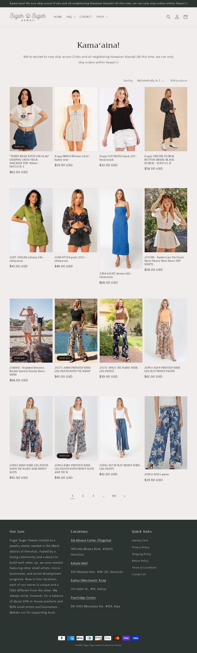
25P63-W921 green (156, 474)
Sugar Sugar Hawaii (92, 645)
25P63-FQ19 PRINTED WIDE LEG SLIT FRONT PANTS (162, 369)
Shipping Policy (141, 554)
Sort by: (128, 80)
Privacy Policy (140, 547)
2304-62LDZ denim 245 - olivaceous (115, 275)
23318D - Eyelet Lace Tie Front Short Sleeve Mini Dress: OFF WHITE (164, 261)
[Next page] (124, 496)
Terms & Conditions (144, 567)
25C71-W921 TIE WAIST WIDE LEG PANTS (118, 369)
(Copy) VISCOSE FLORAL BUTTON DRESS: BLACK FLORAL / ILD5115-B (159, 160)
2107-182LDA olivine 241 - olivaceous (27, 259)
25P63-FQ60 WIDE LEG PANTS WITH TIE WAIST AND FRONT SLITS (29, 469)
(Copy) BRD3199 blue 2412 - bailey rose (73, 158)
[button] (70, 17)
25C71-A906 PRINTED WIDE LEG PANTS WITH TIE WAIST (73, 369)
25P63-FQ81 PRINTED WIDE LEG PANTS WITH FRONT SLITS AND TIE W (74, 469)
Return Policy (140, 560)
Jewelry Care (140, 540)
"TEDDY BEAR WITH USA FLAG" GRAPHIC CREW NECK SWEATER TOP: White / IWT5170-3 (29, 162)
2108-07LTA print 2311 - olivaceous (71, 259)
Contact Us (139, 574)
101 (114, 496)
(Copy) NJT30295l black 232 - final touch (118, 158)
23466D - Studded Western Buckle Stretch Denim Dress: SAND (27, 371)
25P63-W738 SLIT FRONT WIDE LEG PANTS (119, 467)
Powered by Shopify (112, 645)
